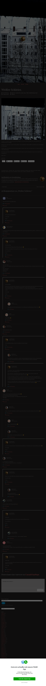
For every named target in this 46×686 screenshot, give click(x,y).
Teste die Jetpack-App (24, 678)
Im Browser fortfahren (24, 682)
